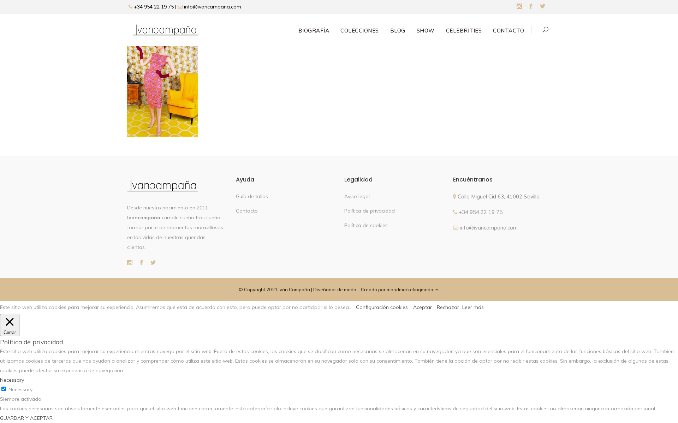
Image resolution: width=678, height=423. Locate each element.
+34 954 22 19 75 (153, 7)
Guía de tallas (252, 196)
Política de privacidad (369, 211)
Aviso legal (357, 196)
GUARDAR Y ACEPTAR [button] (26, 418)
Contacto (247, 211)
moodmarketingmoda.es (413, 289)
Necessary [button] (12, 380)
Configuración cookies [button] (382, 307)
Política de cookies (366, 225)
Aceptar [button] (422, 307)
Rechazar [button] (448, 307)
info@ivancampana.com (212, 7)
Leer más (473, 307)
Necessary (20, 389)
